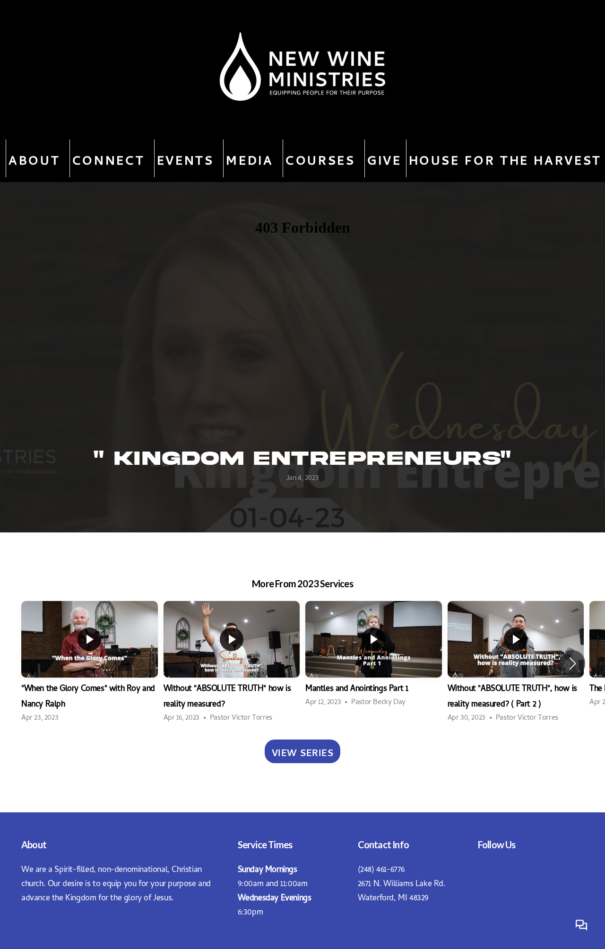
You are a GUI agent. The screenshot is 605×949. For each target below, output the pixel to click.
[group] (89, 663)
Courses (322, 158)
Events (188, 158)
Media (252, 158)
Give (384, 158)
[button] (572, 663)
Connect (111, 158)
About (37, 158)
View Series (303, 751)
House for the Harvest (505, 158)
